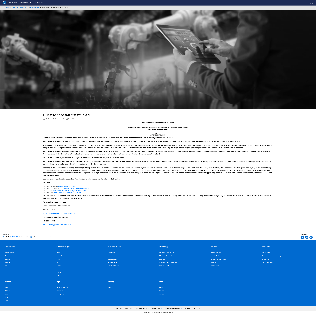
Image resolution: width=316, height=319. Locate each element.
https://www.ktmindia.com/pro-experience (74, 188)
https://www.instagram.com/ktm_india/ (67, 192)
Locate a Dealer (112, 262)
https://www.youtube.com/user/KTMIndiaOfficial (69, 190)
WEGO (58, 252)
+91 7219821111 (13, 237)
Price (161, 282)
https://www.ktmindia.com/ (67, 186)
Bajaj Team (162, 259)
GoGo (58, 259)
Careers (8, 282)
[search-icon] (308, 3)
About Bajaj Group (164, 269)
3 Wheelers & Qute (26, 2)
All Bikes (187, 308)
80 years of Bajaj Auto (165, 256)
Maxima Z (59, 265)
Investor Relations (216, 252)
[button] (311, 3)
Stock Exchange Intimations (219, 259)
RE (57, 262)
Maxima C (59, 272)
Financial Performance (217, 256)
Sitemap (111, 282)
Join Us (7, 300)
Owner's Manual (113, 259)
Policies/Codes (215, 265)
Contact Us (111, 252)
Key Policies (265, 259)
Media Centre (24, 7)
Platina (7, 265)
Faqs (193, 308)
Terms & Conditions (62, 287)
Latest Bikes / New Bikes (142, 308)
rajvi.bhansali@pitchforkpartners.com (57, 225)
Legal (58, 282)
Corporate (15, 7)
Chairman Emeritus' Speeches (168, 262)
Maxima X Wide (61, 269)
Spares (110, 256)
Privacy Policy (61, 294)
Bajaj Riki (59, 256)
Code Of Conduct (267, 262)
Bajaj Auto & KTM (164, 265)
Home (7, 7)
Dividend (213, 262)
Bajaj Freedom (9, 252)
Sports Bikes (118, 308)
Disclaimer (60, 291)
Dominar (7, 259)
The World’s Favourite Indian (167, 252)
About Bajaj (163, 247)
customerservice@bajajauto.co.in (49, 237)
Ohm (6, 297)
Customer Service (114, 247)
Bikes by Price (156, 308)
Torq (6, 294)
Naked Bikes (128, 308)
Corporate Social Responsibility (271, 256)
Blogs (200, 308)
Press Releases (34, 7)
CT (6, 269)
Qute (58, 275)
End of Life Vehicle (113, 265)
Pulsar (7, 256)
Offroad (7, 291)
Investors (214, 247)
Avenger (7, 262)
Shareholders (39, 2)
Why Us (7, 287)
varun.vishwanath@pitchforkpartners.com (59, 213)
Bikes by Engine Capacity (172, 308)
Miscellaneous (215, 269)
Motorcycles (13, 2)
